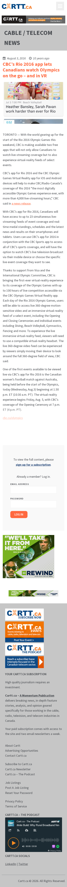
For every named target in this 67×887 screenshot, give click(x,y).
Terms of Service (16, 806)
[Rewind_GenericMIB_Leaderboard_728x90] (34, 593)
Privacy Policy (14, 801)
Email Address (19, 484)
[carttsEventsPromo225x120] (24, 631)
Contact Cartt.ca (15, 756)
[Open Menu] (60, 6)
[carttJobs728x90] (33, 19)
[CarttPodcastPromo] (24, 649)
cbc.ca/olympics (13, 418)
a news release (21, 203)
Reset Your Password (18, 793)
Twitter (23, 864)
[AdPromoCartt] (24, 662)
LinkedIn (10, 864)
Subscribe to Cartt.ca (18, 764)
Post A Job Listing (17, 788)
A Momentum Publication (37, 695)
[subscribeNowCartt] (24, 614)
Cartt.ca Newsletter (18, 769)
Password (17, 498)
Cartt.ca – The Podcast (20, 774)
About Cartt (12, 746)
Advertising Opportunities (21, 751)
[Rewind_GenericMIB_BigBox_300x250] (28, 556)
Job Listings (13, 783)
